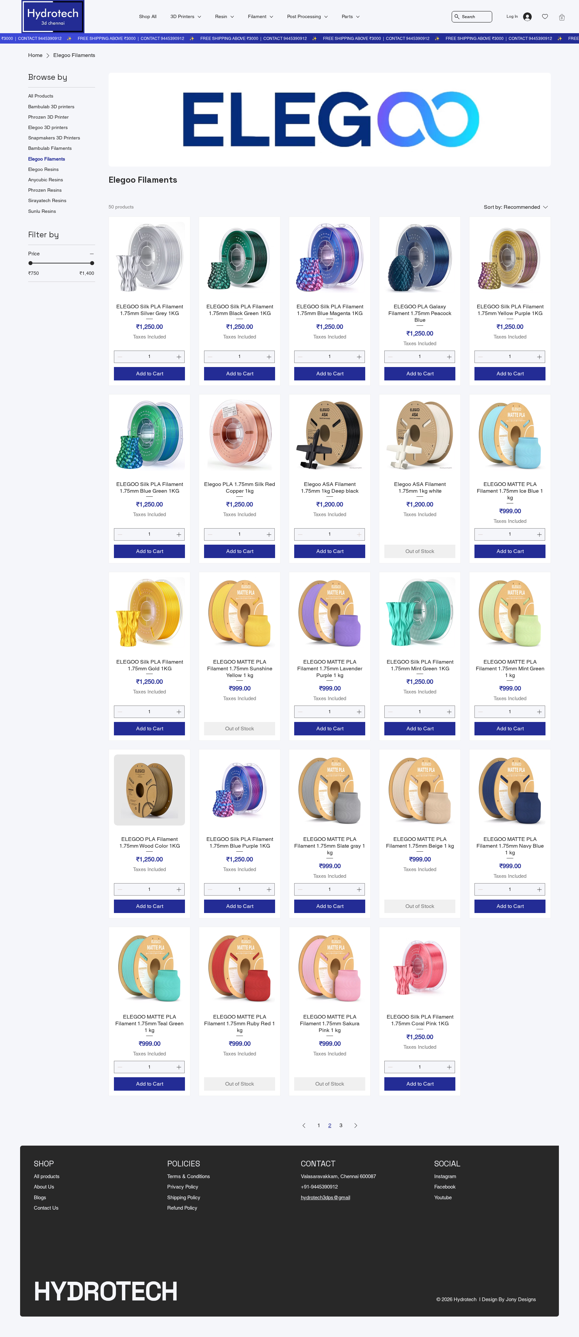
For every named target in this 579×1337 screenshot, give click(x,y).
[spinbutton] (149, 357)
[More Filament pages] (271, 16)
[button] (562, 17)
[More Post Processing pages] (326, 16)
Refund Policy (182, 1208)
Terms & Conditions (188, 1176)
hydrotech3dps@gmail (325, 1197)
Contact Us (46, 1208)
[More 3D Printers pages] (199, 16)
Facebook (445, 1187)
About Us (44, 1187)
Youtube (443, 1197)
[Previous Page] (304, 1125)
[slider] (30, 263)
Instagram (445, 1176)
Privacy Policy (182, 1187)
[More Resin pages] (232, 16)
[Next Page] (356, 1125)
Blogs (40, 1197)
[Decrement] (119, 357)
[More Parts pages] (358, 16)
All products (47, 1176)
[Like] (545, 16)
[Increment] (179, 357)
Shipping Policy (183, 1197)
